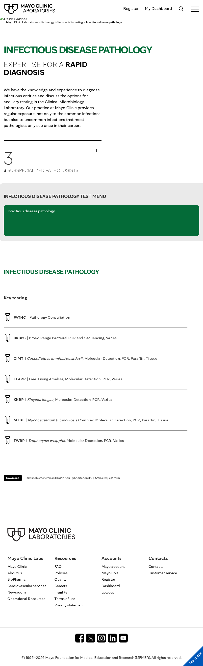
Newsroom (16, 592)
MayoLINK (110, 573)
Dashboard (111, 585)
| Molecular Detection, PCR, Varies (63, 399)
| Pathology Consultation (42, 317)
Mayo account (113, 566)
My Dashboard (158, 8)
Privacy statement (69, 605)
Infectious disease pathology (31, 211)
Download (12, 478)
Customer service (163, 573)
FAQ (58, 566)
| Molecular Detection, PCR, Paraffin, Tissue (85, 358)
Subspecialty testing (70, 22)
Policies (61, 573)
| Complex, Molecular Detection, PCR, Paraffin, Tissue (91, 420)
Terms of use (64, 598)
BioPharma (16, 579)
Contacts (156, 566)
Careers (60, 585)
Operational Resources (26, 598)
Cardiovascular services (26, 585)
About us (14, 573)
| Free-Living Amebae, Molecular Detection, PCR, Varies (68, 379)
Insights (60, 592)
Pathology (47, 22)
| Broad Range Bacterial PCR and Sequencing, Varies (65, 337)
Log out (108, 592)
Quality (60, 579)
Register (131, 8)
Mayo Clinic (17, 566)
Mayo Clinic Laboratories (22, 22)
